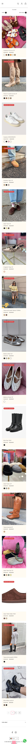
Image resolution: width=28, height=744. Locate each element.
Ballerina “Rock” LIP (8, 353)
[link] (22, 3)
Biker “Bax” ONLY (7, 440)
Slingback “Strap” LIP (8, 267)
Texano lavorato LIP (8, 527)
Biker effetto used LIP (9, 700)
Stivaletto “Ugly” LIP (8, 180)
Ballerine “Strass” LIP (8, 397)
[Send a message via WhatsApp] (24, 740)
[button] (2, 3)
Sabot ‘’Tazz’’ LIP (7, 223)
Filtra (3, 12)
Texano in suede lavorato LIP (10, 93)
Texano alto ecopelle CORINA (10, 657)
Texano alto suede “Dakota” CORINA (12, 310)
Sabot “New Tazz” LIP (8, 570)
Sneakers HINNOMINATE (9, 137)
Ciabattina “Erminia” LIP (9, 50)
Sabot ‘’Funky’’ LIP (8, 483)
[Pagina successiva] (19, 712)
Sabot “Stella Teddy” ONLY (10, 614)
